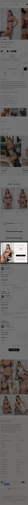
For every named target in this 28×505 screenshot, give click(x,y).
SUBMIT (20, 255)
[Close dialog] (1, 243)
